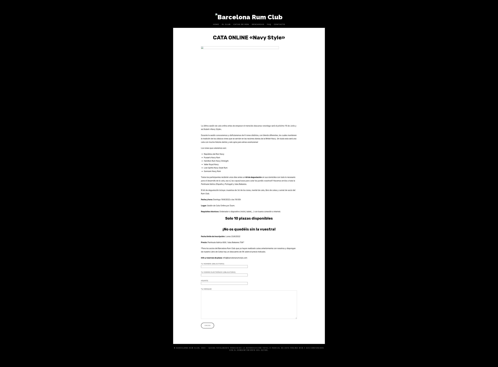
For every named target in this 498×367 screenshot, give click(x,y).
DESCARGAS (258, 24)
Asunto (204, 281)
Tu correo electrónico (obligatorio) (218, 272)
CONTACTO (279, 24)
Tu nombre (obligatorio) (212, 264)
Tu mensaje (206, 289)
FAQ (269, 24)
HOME (216, 24)
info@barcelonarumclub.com (235, 258)
